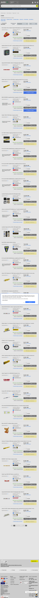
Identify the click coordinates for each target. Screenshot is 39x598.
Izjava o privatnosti (5, 300)
